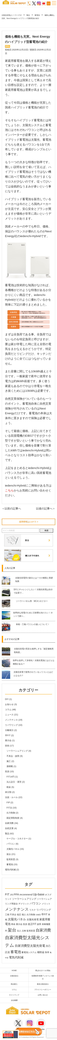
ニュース (9, 714)
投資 (7, 771)
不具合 (13, 914)
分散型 (38, 915)
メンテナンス (11, 720)
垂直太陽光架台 (43, 984)
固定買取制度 (13, 818)
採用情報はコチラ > (28, 521)
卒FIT (7, 735)
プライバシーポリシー (42, 989)
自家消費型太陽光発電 (30, 945)
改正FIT (32, 924)
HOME (14, 970)
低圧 (19, 914)
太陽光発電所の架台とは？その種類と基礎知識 (34, 579)
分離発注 (9, 730)
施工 (9, 761)
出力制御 (11, 812)
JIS (11, 895)
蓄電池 (10, 864)
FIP (8, 802)
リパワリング (11, 725)
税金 (9, 787)
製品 (7, 833)
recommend (26, 894)
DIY (7, 699)
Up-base (38, 894)
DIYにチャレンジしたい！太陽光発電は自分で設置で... (33, 591)
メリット (46, 904)
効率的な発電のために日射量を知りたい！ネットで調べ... (33, 614)
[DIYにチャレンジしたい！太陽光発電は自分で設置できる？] (7, 592)
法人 (19, 931)
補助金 (40, 952)
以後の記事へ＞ (45, 508)
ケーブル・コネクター (17, 838)
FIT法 (9, 807)
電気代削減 (10, 869)
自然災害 (9, 828)
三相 (7, 914)
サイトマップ (14, 995)
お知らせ (9, 704)
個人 (24, 914)
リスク (32, 910)
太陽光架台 (14, 976)
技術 (7, 745)
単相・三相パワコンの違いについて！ (33, 624)
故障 (39, 924)
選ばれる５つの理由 (42, 970)
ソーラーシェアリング (17, 751)
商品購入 (14, 984)
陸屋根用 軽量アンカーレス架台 (43, 977)
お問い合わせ (43, 995)
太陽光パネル (13, 849)
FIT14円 (10, 776)
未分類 (8, 792)
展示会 (8, 740)
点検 (24, 931)
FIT (7, 894)
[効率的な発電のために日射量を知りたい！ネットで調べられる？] (7, 615)
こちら (9, 490)
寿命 (13, 924)
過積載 (10, 766)
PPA (16, 894)
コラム (8, 709)
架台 (9, 854)
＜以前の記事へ (11, 508)
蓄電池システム (29, 952)
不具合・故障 (13, 756)
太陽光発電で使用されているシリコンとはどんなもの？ (33, 674)
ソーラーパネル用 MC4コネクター (32, 601)
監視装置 (11, 859)
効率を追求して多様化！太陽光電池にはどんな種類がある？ (33, 662)
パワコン (11, 844)
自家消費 (9, 823)
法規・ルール (11, 797)
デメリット (23, 904)
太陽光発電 (33, 919)
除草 (47, 952)
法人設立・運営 (14, 782)
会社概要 (14, 1000)
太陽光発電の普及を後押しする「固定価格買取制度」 (34, 650)
